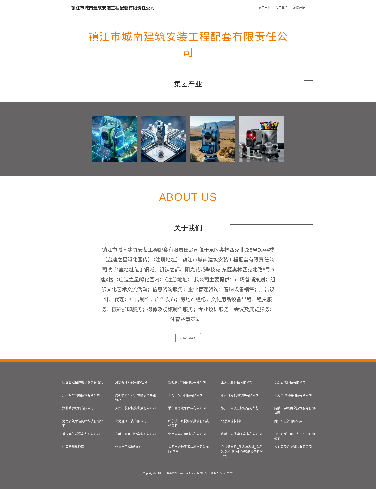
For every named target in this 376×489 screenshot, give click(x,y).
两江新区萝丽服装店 (288, 421)
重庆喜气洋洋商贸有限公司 (81, 434)
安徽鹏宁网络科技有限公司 (187, 382)
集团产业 (264, 7)
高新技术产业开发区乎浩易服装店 (135, 398)
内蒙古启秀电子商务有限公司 (241, 434)
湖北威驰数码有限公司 (78, 408)
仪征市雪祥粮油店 (127, 447)
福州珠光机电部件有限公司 (240, 395)
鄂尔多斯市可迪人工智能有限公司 (294, 436)
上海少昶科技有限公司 (236, 382)
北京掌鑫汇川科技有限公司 (187, 434)
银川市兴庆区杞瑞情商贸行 (240, 408)
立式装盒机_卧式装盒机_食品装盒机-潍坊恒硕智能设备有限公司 (242, 451)
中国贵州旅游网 (73, 447)
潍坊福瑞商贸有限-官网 (131, 382)
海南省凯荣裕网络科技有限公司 (82, 423)
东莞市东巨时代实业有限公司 (135, 434)
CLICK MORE (188, 337)
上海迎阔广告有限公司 (130, 421)
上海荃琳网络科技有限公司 (293, 395)
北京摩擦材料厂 (232, 421)
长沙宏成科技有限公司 (290, 382)
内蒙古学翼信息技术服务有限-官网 (295, 410)
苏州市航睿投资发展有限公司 (135, 408)
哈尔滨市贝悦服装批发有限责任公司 (188, 423)
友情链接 (299, 7)
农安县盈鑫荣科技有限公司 (293, 447)
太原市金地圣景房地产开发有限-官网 (188, 449)
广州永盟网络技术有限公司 (81, 395)
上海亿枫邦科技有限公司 (185, 395)
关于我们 (281, 7)
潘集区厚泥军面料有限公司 (187, 408)
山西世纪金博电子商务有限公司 (82, 385)
